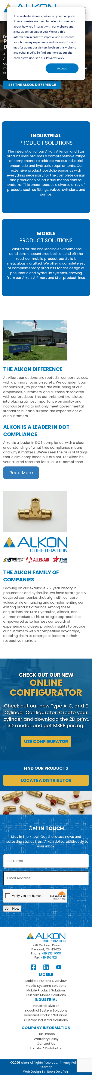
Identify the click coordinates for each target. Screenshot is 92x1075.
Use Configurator (46, 741)
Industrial (46, 999)
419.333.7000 (51, 953)
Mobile (46, 974)
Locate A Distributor (46, 1048)
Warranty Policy (46, 1039)
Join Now (12, 908)
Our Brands (46, 1034)
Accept (62, 68)
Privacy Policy (70, 1063)
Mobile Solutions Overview (46, 980)
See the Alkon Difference (32, 84)
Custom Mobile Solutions (46, 995)
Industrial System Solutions (46, 1010)
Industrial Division (46, 1005)
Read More (21, 473)
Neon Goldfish (57, 1071)
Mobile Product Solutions (46, 990)
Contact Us (46, 1043)
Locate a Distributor (46, 780)
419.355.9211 (49, 957)
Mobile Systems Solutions (46, 985)
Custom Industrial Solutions (46, 1020)
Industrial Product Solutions (46, 1015)
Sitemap (46, 1067)
